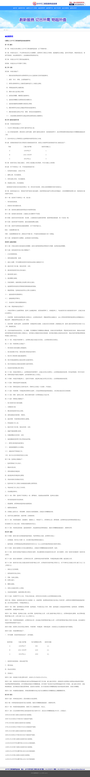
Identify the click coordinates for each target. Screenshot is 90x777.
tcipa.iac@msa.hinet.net (78, 769)
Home (7, 30)
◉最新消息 (22, 8)
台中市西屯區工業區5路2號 (33, 769)
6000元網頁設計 (35, 773)
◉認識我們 (41, 8)
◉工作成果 (57, 8)
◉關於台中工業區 (32, 8)
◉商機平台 (49, 8)
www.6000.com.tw (43, 773)
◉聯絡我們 (73, 8)
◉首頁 (15, 8)
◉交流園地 (65, 8)
